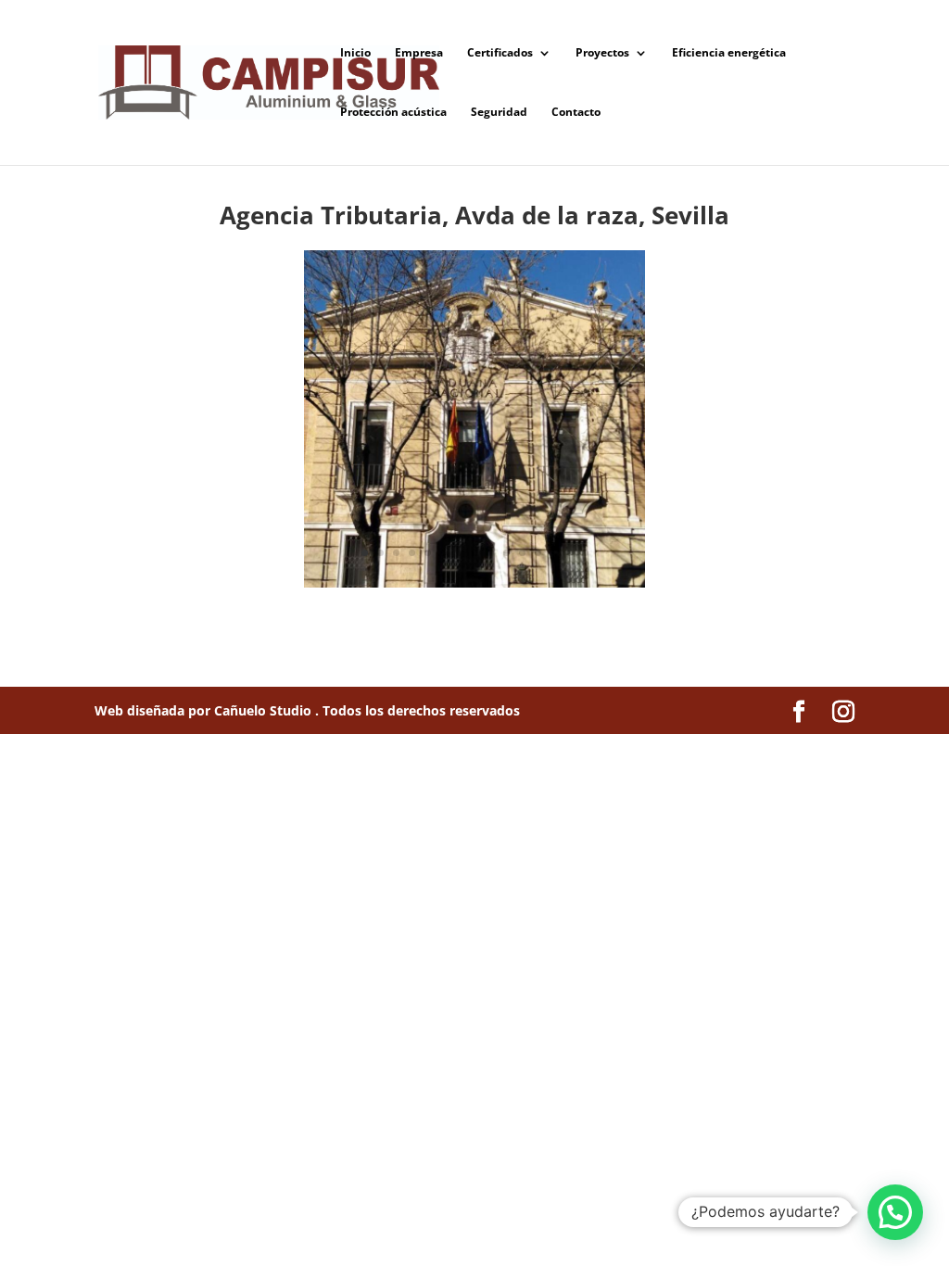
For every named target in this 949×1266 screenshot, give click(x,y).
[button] (895, 1212)
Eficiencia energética (729, 53)
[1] (475, 587)
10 (506, 553)
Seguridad (499, 113)
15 (585, 553)
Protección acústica (393, 113)
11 (522, 553)
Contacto (576, 113)
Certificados (500, 53)
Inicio (355, 53)
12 (538, 553)
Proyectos (602, 53)
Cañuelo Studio (264, 710)
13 (553, 553)
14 (569, 553)
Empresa (419, 53)
